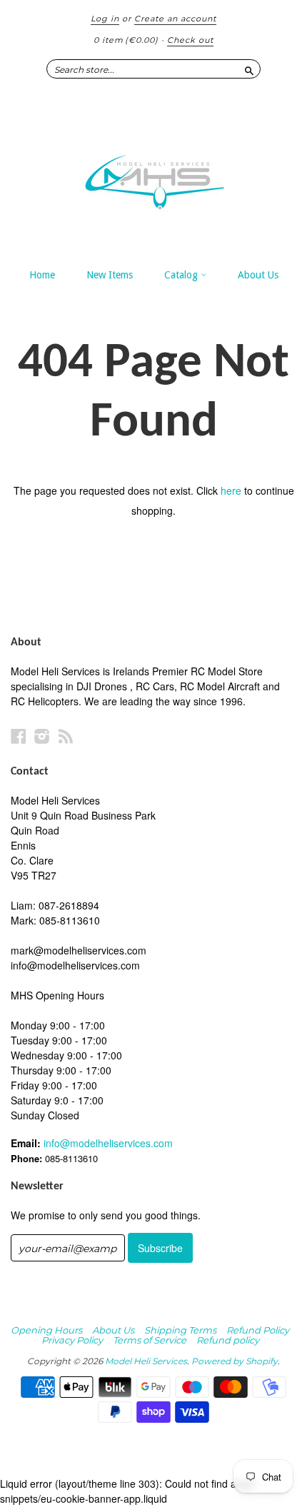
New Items (109, 275)
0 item (126, 40)
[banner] (153, 175)
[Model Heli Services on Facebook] (18, 735)
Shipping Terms (180, 1330)
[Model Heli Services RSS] (66, 735)
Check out (190, 40)
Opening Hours (46, 1330)
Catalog (182, 275)
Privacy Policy (72, 1340)
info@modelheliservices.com (108, 1143)
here (231, 490)
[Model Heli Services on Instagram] (42, 735)
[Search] (249, 68)
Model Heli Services (146, 1361)
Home (42, 275)
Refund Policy (257, 1330)
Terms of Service (149, 1340)
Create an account (175, 19)
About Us (258, 275)
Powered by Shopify (234, 1361)
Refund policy (227, 1340)
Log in (105, 19)
